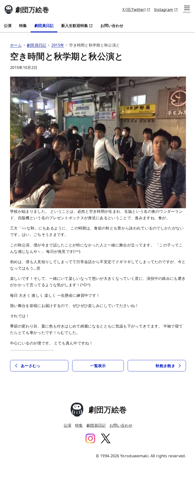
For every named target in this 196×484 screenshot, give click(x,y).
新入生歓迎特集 (74, 25)
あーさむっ (30, 365)
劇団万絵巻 (32, 9)
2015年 (57, 45)
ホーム (16, 45)
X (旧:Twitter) (134, 9)
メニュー (187, 12)
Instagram (163, 9)
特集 (23, 25)
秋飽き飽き (165, 365)
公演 (7, 25)
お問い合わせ (111, 25)
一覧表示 (98, 365)
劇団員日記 (44, 25)
